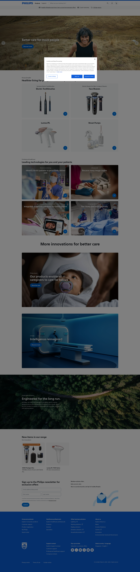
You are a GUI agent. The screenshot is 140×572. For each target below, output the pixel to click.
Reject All (77, 76)
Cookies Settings (52, 76)
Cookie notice (59, 72)
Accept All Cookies (89, 76)
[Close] (95, 59)
